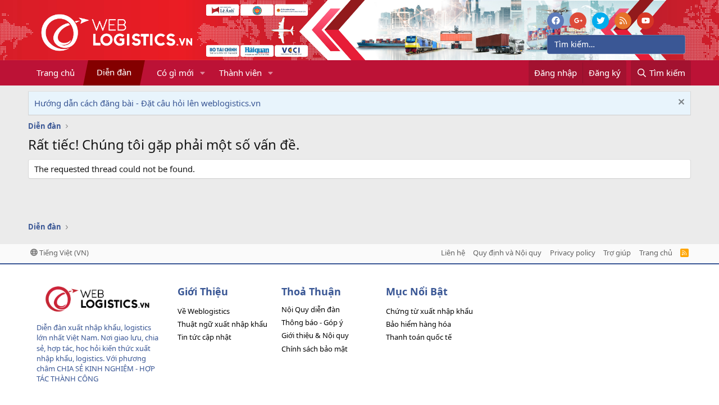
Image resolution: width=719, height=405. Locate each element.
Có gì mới (175, 72)
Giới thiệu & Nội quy (315, 335)
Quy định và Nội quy (507, 253)
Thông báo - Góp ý (312, 322)
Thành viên (240, 72)
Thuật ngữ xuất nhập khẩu (222, 324)
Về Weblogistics (204, 311)
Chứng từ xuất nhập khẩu (429, 311)
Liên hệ (453, 253)
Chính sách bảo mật (314, 349)
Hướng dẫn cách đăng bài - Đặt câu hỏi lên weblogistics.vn (147, 103)
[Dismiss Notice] (680, 103)
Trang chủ (56, 72)
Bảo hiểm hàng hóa (418, 324)
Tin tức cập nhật (204, 337)
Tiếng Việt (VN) (63, 253)
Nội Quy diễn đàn (310, 309)
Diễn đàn (114, 72)
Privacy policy (572, 253)
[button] (203, 73)
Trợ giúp (617, 253)
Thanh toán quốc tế (419, 337)
